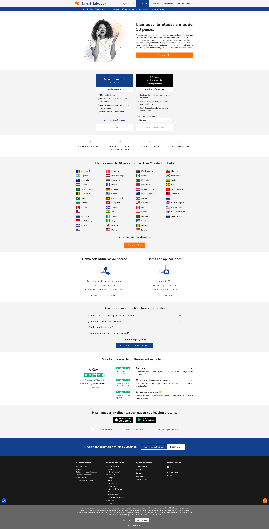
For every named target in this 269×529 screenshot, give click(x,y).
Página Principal (81, 466)
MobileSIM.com (141, 479)
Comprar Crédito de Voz (154, 127)
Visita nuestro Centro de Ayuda (134, 345)
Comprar (80, 9)
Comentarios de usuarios (84, 480)
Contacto (139, 469)
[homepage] (91, 3)
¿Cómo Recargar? (114, 472)
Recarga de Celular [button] (126, 3)
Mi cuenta (79, 469)
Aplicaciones (144, 9)
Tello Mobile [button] (168, 3)
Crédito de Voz (111, 475)
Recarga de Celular (112, 466)
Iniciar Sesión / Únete (184, 3)
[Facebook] (168, 467)
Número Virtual (158, 9)
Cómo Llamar (114, 9)
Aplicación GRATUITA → (164, 295)
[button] (142, 3)
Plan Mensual (112, 483)
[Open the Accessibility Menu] (4, 500)
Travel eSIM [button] (155, 3)
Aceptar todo (142, 520)
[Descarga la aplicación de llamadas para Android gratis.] (146, 420)
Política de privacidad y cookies (86, 472)
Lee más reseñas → (94, 388)
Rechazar (126, 520)
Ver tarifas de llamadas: (147, 116)
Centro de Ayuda (142, 466)
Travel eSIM (110, 500)
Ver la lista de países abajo (114, 120)
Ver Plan (114, 127)
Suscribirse (176, 446)
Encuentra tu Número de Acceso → (104, 295)
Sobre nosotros (81, 478)
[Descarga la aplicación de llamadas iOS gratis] (123, 420)
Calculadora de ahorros (116, 497)
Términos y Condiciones (84, 475)
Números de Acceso (129, 9)
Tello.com (139, 477)
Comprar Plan (164, 55)
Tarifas (90, 9)
